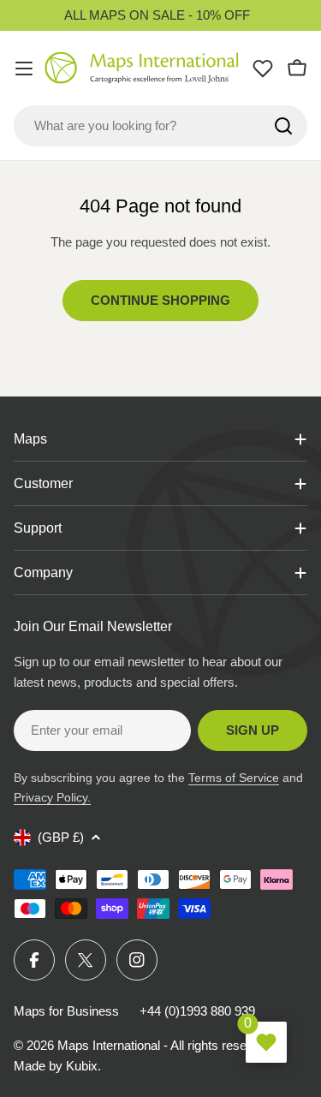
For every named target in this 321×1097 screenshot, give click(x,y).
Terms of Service (233, 777)
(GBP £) (61, 837)
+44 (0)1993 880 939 (197, 1011)
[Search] (283, 126)
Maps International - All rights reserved (164, 1045)
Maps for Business (66, 1011)
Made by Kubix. (57, 1065)
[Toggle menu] (24, 68)
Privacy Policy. (52, 797)
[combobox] (160, 125)
